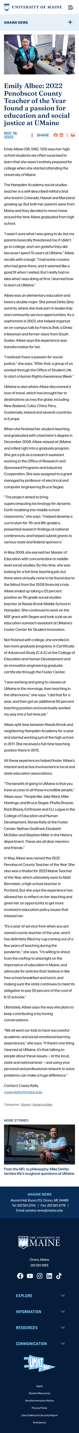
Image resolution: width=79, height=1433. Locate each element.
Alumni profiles (42, 1104)
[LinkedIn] (49, 1276)
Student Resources (39, 1393)
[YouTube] (30, 1276)
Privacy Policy (39, 1407)
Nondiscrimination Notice (39, 1400)
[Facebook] (20, 1276)
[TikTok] (59, 1276)
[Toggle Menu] (70, 7)
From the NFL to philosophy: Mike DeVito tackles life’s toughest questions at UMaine (39, 1171)
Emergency (39, 1422)
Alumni (25, 1104)
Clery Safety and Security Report (39, 1415)
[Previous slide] (8, 1150)
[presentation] (39, 1144)
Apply (39, 1386)
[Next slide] (71, 1150)
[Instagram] (39, 1276)
